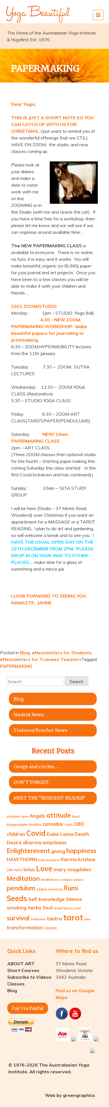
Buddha (35, 825)
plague (42, 889)
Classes (16, 984)
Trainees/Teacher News (40, 730)
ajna (25, 816)
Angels (37, 816)
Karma (69, 859)
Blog (25, 652)
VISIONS (50, 928)
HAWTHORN (22, 859)
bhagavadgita (17, 825)
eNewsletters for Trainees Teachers (40, 659)
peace (78, 880)
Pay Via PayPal (28, 1008)
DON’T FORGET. (31, 782)
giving (58, 851)
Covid (36, 833)
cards (68, 825)
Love (44, 868)
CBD (79, 824)
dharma (32, 842)
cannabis (52, 824)
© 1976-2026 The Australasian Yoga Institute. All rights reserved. (48, 1068)
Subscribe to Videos (29, 977)
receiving (55, 889)
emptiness (55, 842)
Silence (74, 899)
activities (13, 816)
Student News (28, 714)
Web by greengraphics (70, 1095)
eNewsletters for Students (62, 652)
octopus (66, 880)
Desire (14, 842)
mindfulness (50, 880)
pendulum (21, 888)
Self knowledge (46, 899)
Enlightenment (28, 851)
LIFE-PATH (14, 870)
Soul (47, 907)
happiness (81, 851)
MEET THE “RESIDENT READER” (49, 798)
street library (63, 908)
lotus (29, 869)
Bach (76, 816)
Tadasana (38, 919)
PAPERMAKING (16, 666)
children (16, 834)
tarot (73, 917)
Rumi (70, 888)
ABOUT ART (21, 963)
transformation (25, 927)
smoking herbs (24, 907)
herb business (49, 860)
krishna (86, 859)
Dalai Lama (60, 834)
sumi (77, 908)
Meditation (23, 878)
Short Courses (23, 970)
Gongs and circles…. (35, 766)
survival (18, 918)
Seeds (17, 898)
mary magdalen (72, 869)
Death (82, 834)
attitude (58, 815)
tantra (54, 918)
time (87, 919)
